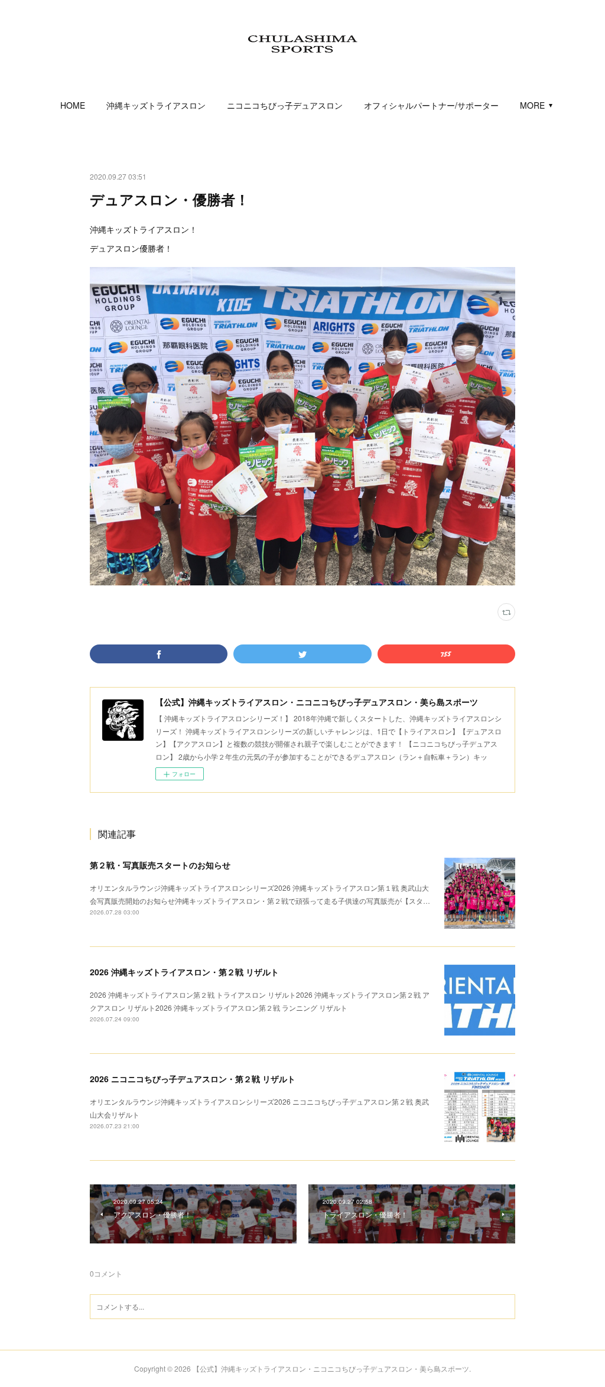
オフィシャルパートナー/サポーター (431, 105)
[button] (72, 105)
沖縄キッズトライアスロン (156, 105)
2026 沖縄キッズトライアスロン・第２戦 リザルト (184, 972)
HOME (72, 105)
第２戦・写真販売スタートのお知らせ (160, 865)
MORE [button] (532, 105)
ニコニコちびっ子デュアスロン (285, 105)
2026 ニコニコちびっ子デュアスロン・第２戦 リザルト (192, 1079)
